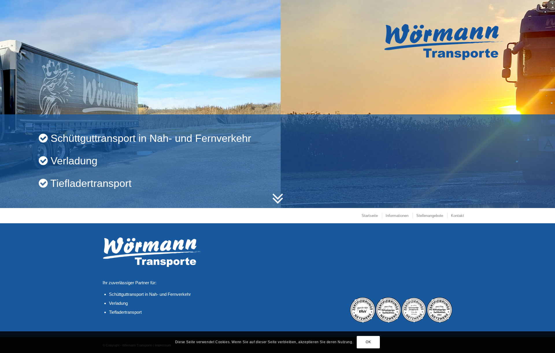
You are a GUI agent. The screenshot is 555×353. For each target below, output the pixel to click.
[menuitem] (369, 215)
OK (368, 342)
